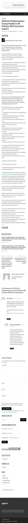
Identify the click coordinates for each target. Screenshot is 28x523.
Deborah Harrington (15, 324)
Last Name (4, 433)
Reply (8, 318)
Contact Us (5, 459)
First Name (4, 428)
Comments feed (6, 480)
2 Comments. (20, 31)
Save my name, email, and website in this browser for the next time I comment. (12, 404)
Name (3, 383)
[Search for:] (14, 419)
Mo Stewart (10, 298)
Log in (3, 475)
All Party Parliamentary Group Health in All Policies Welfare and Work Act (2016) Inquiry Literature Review (14, 239)
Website (4, 395)
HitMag (15, 521)
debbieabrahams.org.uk (8, 174)
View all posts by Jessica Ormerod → (17, 277)
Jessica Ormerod (13, 31)
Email (3, 389)
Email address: (5, 437)
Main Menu (7, 13)
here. (17, 205)
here (18, 76)
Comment (4, 365)
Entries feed (5, 478)
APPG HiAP (4, 18)
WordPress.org (6, 482)
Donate (4, 467)
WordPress (9, 521)
